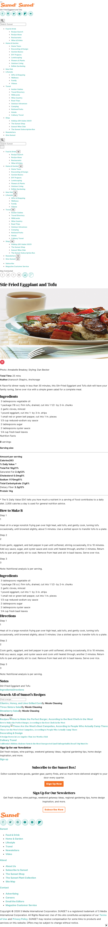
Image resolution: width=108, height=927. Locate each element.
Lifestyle (9, 72)
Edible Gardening (18, 66)
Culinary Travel (17, 115)
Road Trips (15, 101)
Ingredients (6, 689)
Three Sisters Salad (11, 707)
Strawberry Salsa (9, 710)
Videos (14, 83)
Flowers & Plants (18, 60)
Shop (8, 118)
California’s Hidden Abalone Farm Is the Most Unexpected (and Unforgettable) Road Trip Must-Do (44, 743)
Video (9, 854)
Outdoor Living (17, 63)
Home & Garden (12, 43)
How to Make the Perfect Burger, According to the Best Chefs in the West (32, 722)
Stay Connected (6, 271)
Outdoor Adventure (19, 104)
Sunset (4, 828)
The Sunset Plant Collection (21, 877)
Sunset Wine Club (18, 126)
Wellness (15, 78)
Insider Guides (17, 89)
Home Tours (16, 46)
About (3, 860)
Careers (10, 897)
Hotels (14, 112)
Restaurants (16, 37)
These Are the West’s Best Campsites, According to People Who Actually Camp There (38, 729)
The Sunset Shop (18, 124)
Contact (4, 887)
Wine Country (16, 98)
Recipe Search (17, 32)
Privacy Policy (20, 919)
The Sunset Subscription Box (23, 129)
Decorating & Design (19, 49)
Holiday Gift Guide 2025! (21, 121)
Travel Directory (17, 92)
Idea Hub (9, 69)
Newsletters (11, 132)
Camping (15, 106)
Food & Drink (11, 29)
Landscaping (16, 57)
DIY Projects (16, 55)
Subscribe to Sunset (17, 870)
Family (14, 80)
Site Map (10, 881)
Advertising (12, 893)
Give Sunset (10, 135)
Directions (18, 689)
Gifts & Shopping (18, 75)
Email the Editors (15, 901)
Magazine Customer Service (17, 266)
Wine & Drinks (17, 40)
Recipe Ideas (16, 35)
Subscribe (10, 263)
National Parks (17, 109)
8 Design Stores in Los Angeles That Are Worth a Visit (24, 736)
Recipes (4, 719)
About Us (11, 866)
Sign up (4, 759)
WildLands (15, 95)
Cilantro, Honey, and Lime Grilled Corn (21, 703)
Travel (8, 86)
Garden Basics (17, 52)
